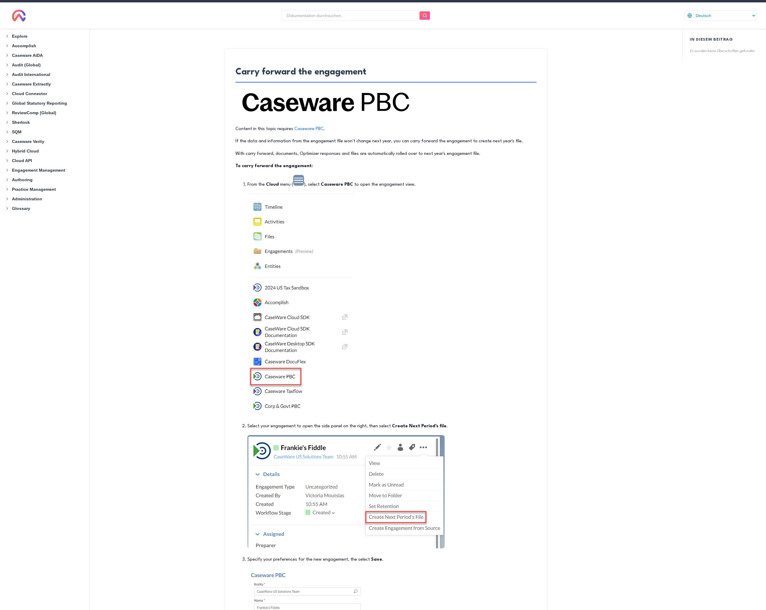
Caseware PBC (308, 129)
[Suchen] (425, 15)
